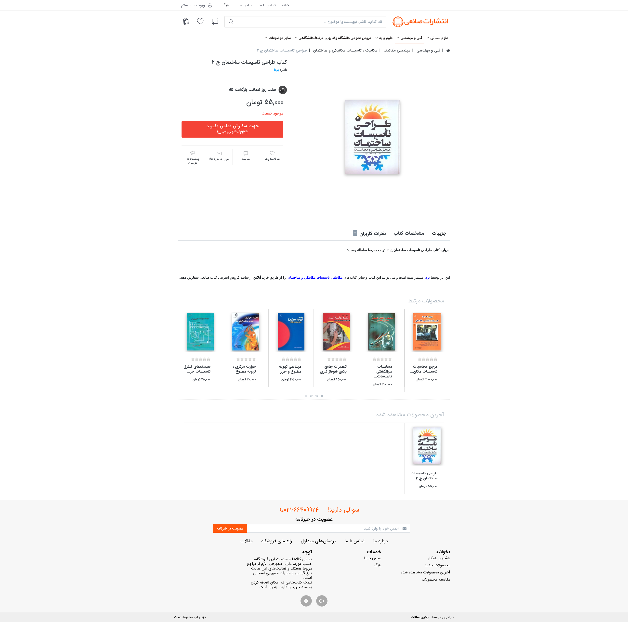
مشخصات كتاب (409, 233)
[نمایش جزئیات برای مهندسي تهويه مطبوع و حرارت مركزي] (291, 331)
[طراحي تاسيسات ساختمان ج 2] (372, 137)
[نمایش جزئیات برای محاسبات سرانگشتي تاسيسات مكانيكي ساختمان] (382, 331)
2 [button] (316, 396)
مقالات (246, 541)
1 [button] (322, 396)
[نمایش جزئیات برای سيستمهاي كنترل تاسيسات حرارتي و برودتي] (200, 331)
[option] (372, 137)
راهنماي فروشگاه (276, 541)
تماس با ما (267, 5)
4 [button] (306, 396)
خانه (285, 5)
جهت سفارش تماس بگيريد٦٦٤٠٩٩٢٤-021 (232, 129)
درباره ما (380, 541)
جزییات (439, 233)
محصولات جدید (437, 565)
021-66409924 (301, 510)
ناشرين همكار (439, 558)
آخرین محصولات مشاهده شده (425, 572)
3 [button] (311, 396)
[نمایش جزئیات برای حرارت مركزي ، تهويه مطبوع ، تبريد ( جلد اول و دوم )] (245, 331)
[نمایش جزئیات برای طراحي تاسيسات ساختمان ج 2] (427, 445)
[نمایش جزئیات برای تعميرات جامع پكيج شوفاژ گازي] (336, 331)
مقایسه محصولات (436, 579)
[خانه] (448, 50)
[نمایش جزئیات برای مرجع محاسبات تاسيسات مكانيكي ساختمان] (427, 331)
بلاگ (225, 5)
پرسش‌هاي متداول (318, 541)
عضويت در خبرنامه (230, 528)
